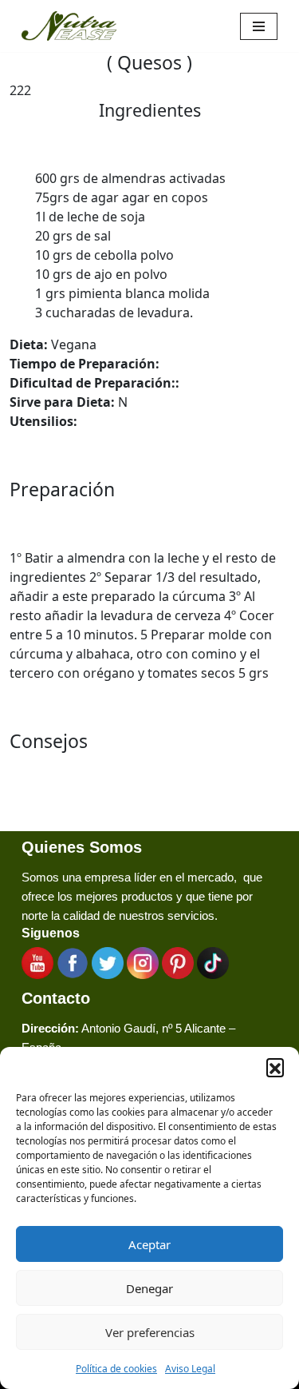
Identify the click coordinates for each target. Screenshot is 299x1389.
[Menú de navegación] (258, 26)
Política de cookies (116, 1368)
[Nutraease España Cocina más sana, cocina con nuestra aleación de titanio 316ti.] (69, 26)
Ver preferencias (150, 1332)
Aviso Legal (190, 1368)
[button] (275, 1067)
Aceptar (149, 1244)
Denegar (149, 1288)
